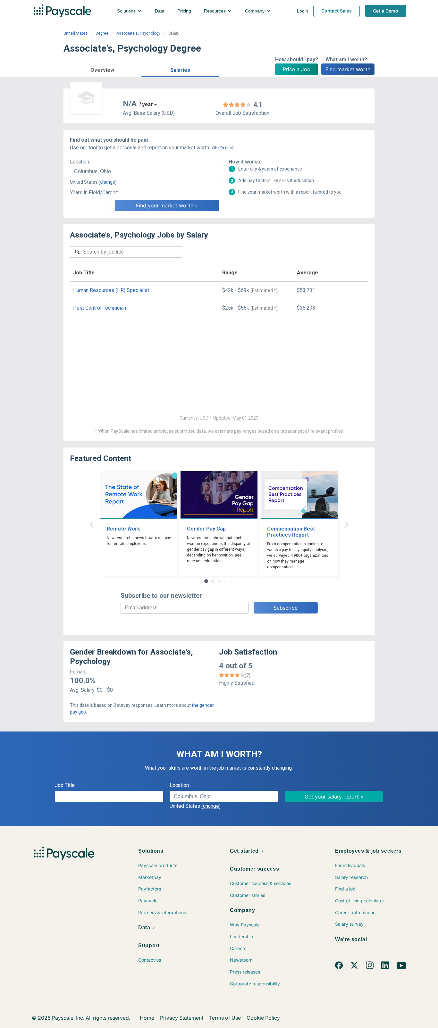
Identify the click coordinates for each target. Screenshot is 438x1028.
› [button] (346, 523)
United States (75, 33)
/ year (146, 104)
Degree (102, 33)
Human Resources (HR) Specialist (111, 290)
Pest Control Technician (99, 308)
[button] (102, 69)
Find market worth (347, 69)
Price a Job (296, 69)
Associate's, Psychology (138, 33)
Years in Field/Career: (94, 192)
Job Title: (65, 785)
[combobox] (144, 171)
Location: (80, 162)
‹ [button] (91, 523)
